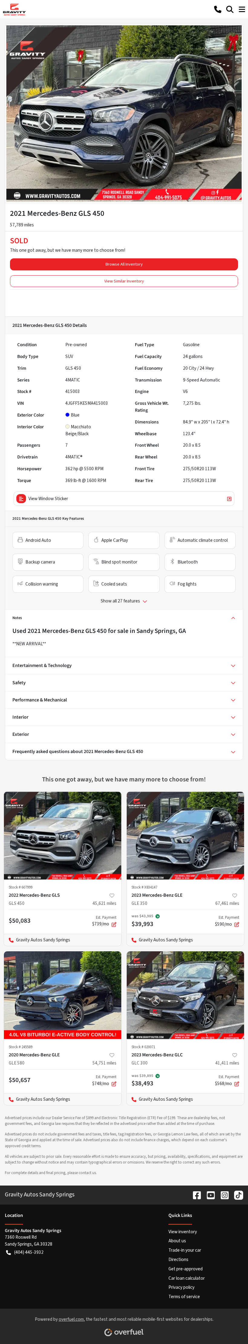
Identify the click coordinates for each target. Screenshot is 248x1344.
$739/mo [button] (104, 921)
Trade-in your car (184, 1250)
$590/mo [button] (227, 921)
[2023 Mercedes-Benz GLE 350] (185, 836)
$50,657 (20, 1079)
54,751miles (104, 1063)
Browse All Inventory (124, 264)
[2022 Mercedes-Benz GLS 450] (62, 836)
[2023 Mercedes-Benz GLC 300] (185, 995)
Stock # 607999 (20, 887)
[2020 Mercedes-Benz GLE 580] (62, 995)
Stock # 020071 (143, 1047)
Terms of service (184, 1296)
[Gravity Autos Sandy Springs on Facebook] (194, 1194)
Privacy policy (181, 1287)
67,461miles (227, 903)
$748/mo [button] (104, 1080)
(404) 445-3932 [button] (29, 1252)
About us (177, 1240)
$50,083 (20, 920)
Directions (178, 1259)
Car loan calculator (186, 1278)
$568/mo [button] (227, 1080)
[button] (218, 9)
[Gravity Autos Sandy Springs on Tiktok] (236, 1194)
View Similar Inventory (124, 281)
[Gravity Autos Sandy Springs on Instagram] (222, 1194)
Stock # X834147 (144, 887)
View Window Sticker (48, 498)
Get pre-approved (185, 1269)
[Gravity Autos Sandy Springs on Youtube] (208, 1194)
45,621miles (104, 903)
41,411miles (227, 1063)
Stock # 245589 (20, 1047)
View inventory (182, 1231)
